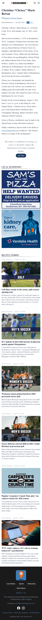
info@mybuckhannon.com (25, 603)
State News (21, 588)
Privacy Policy (8, 613)
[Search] (38, 3)
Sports (21, 584)
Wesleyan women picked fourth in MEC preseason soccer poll (19, 395)
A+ (31, 22)
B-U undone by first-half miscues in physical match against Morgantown (21, 343)
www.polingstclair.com (10, 130)
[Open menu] (3, 3)
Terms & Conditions (21, 613)
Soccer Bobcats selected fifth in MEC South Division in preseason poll (21, 445)
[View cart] (35, 3)
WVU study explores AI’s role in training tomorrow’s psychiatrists (20, 549)
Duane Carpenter (7, 259)
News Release (6, 518)
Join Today (21, 156)
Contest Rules (34, 613)
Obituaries (31, 584)
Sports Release (6, 364)
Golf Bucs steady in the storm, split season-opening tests (20, 291)
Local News (11, 584)
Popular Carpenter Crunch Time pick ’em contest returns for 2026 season (20, 497)
